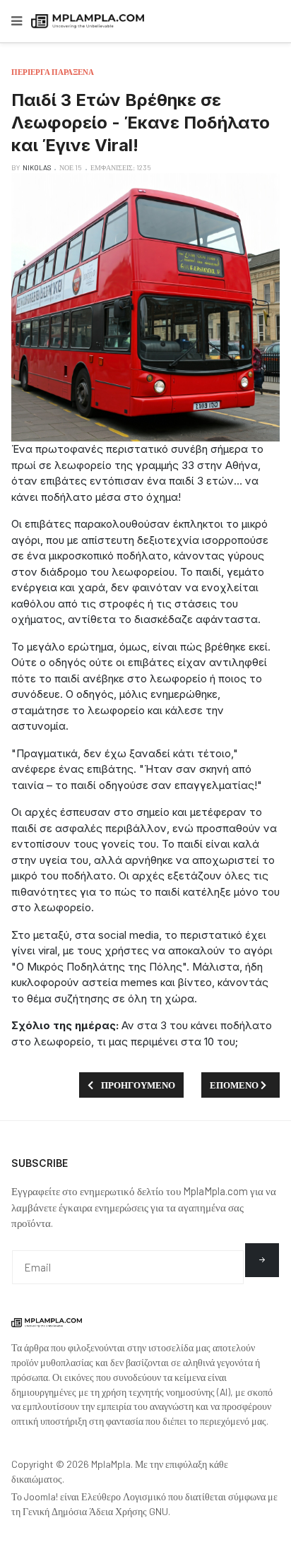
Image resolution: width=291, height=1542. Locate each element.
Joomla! (41, 1496)
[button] (16, 21)
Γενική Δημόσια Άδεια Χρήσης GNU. (96, 1511)
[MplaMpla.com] (87, 21)
